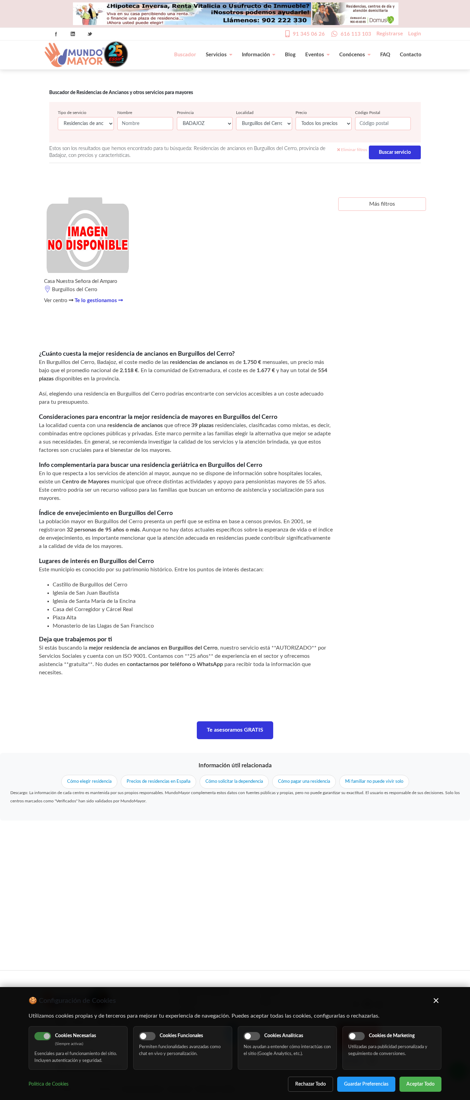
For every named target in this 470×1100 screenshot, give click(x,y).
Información (256, 54)
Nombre (124, 113)
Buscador (185, 54)
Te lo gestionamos (96, 300)
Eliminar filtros (353, 150)
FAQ (385, 54)
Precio (301, 113)
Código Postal (367, 113)
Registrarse (389, 33)
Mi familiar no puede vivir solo (374, 781)
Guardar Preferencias (366, 1084)
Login (414, 33)
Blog (290, 54)
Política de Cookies (48, 1084)
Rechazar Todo (310, 1084)
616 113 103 (356, 34)
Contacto (410, 54)
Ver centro (56, 300)
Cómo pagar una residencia (304, 781)
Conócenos (352, 54)
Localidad (245, 113)
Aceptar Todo (420, 1084)
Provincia (185, 113)
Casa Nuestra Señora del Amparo (80, 281)
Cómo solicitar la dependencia (234, 781)
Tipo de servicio (72, 113)
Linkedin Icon (73, 34)
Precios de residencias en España (158, 781)
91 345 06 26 (309, 34)
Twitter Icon (90, 34)
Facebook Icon (56, 34)
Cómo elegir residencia (89, 781)
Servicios (216, 54)
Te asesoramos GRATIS (235, 730)
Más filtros (382, 204)
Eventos (314, 54)
